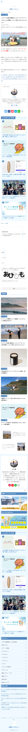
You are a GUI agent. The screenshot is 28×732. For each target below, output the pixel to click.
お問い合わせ (4, 717)
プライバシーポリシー (19, 717)
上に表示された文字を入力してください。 (10, 280)
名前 (3, 252)
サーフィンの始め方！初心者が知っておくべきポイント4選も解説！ (14, 690)
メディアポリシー (11, 717)
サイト (3, 262)
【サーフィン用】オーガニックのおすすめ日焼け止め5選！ (14, 699)
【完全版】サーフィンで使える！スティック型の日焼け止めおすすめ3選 (14, 703)
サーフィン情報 (5, 223)
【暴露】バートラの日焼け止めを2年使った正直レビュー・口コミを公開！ (14, 708)
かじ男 (14, 96)
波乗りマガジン (14, 9)
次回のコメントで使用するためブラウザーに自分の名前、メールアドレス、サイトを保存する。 (13, 269)
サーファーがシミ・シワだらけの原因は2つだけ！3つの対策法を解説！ (13, 694)
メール (4, 257)
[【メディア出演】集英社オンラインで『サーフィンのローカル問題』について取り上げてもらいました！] (15, 111)
